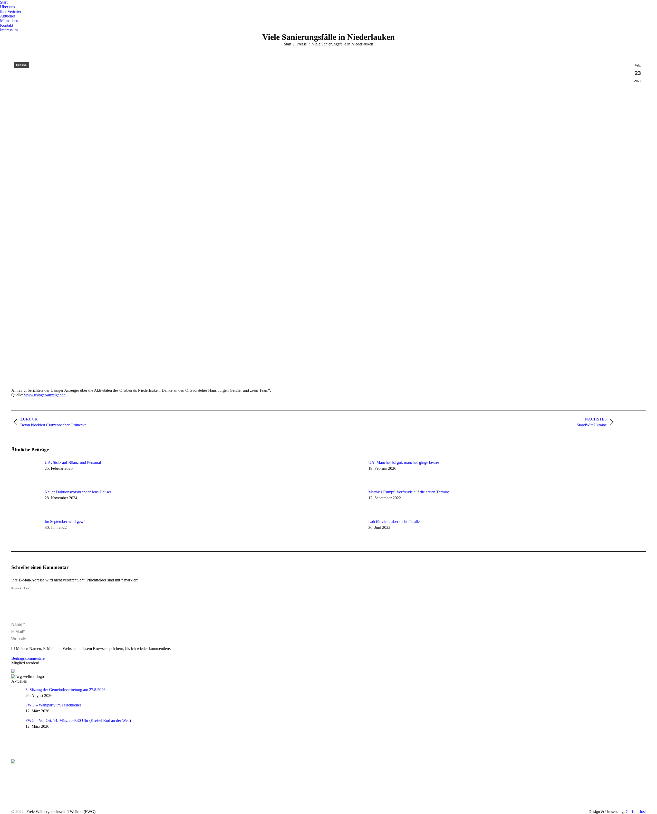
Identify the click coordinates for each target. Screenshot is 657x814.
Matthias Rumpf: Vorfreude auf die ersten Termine (409, 492)
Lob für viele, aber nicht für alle (394, 521)
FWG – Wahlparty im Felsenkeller (53, 705)
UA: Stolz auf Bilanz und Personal (73, 462)
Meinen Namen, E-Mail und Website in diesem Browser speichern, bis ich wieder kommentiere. (93, 648)
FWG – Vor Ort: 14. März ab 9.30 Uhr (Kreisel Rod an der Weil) (78, 720)
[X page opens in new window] (23, 775)
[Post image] (25, 472)
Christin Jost (636, 811)
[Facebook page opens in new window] (15, 775)
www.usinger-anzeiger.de (44, 395)
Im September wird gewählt (67, 521)
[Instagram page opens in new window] (30, 775)
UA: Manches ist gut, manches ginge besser (403, 462)
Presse (21, 65)
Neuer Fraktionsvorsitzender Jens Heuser (78, 492)
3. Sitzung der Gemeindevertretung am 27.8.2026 (65, 689)
